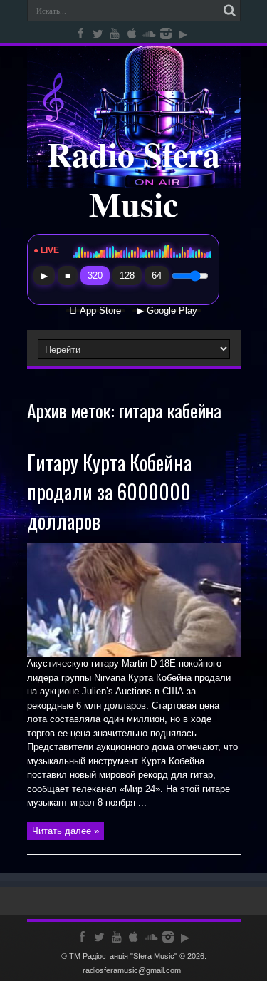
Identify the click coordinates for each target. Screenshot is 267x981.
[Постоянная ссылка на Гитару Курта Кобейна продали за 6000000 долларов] (134, 653)
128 (127, 275)
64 (157, 275)
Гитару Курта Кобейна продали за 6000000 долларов (109, 491)
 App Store (95, 310)
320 (95, 275)
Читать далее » (65, 831)
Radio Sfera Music (133, 178)
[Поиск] (230, 10)
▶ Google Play (167, 310)
